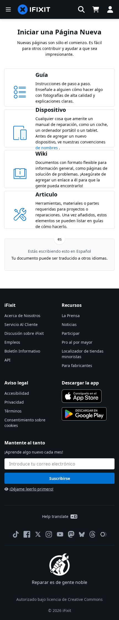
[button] (81, 9)
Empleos (12, 342)
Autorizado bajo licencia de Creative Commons (59, 599)
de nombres (47, 147)
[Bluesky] (82, 534)
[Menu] (8, 9)
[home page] (34, 9)
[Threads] (92, 534)
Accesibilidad (16, 393)
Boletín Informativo (22, 351)
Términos (13, 411)
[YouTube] (60, 534)
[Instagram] (49, 534)
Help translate (55, 516)
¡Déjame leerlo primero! (31, 489)
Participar (71, 333)
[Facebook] (27, 534)
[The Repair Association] (103, 534)
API (7, 360)
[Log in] (110, 9)
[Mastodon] (71, 534)
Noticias (69, 324)
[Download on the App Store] (82, 396)
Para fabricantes (77, 365)
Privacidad (14, 402)
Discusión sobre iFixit (24, 333)
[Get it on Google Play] (84, 414)
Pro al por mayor (77, 342)
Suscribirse (59, 478)
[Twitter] (38, 534)
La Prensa (71, 315)
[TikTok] (15, 534)
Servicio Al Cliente (21, 324)
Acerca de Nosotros (22, 315)
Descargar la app (80, 383)
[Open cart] (95, 9)
